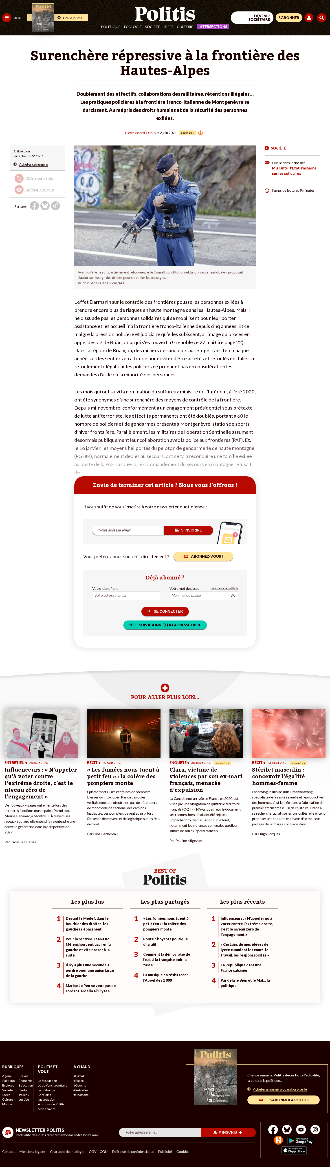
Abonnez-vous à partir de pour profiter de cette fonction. (37, 183)
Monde (7, 1104)
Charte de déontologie (67, 1151)
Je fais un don (47, 1080)
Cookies (182, 1151)
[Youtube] (301, 1130)
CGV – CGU (98, 1151)
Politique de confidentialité (133, 1151)
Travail (23, 1076)
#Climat (78, 1076)
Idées (168, 26)
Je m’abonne (46, 1090)
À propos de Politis (51, 1104)
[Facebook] (273, 1130)
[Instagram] (315, 1130)
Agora (6, 1076)
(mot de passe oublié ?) (224, 588)
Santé (23, 1090)
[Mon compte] (309, 17)
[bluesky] (287, 1130)
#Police (78, 1080)
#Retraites (80, 1090)
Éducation (26, 1085)
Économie (26, 1080)
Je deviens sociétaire (52, 1085)
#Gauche (79, 1085)
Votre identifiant (105, 588)
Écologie (133, 26)
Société (152, 26)
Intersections (212, 26)
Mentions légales (32, 1151)
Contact (8, 1151)
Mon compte (47, 1109)
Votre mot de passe (184, 588)
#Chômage (81, 1095)
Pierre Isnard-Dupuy (140, 132)
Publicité (165, 1151)
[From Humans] (278, 1141)
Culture (185, 26)
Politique (110, 26)
